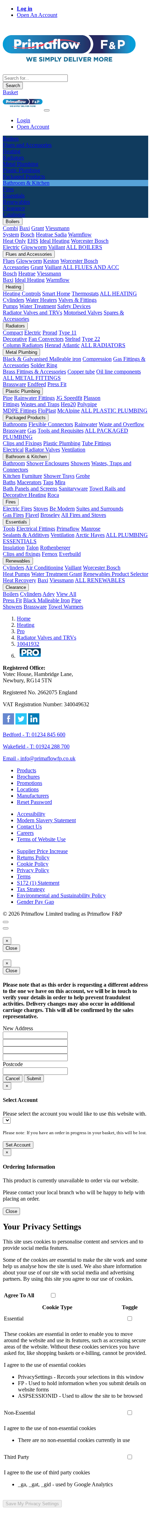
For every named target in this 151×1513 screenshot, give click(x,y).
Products (26, 770)
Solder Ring (44, 365)
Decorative (15, 339)
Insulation (14, 548)
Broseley (50, 515)
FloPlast (47, 411)
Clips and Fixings (22, 443)
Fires (11, 502)
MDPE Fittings (20, 411)
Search (13, 85)
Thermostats (85, 294)
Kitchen (11, 476)
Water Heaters (41, 300)
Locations (28, 789)
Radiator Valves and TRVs (32, 313)
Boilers (13, 221)
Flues (9, 261)
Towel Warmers (65, 607)
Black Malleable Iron (46, 600)
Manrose (90, 529)
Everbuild (70, 554)
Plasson (92, 398)
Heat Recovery (19, 580)
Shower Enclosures (47, 463)
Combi (10, 228)
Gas (31, 431)
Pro (21, 631)
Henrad (53, 345)
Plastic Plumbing (23, 391)
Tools (9, 529)
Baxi (24, 228)
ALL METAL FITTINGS (32, 378)
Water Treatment (37, 306)
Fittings (11, 404)
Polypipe (87, 404)
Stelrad (72, 339)
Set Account (18, 1145)
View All (66, 594)
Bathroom (14, 463)
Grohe (83, 476)
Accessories (16, 267)
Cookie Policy (32, 864)
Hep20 (68, 404)
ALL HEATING (118, 294)
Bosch (27, 235)
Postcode (13, 1064)
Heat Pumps (16, 574)
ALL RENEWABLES (100, 580)
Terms (24, 876)
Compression (97, 359)
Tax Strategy (31, 889)
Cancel (13, 1078)
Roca (53, 495)
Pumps (10, 306)
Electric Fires (17, 509)
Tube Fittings (96, 443)
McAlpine (68, 411)
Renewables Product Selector (115, 574)
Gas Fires (13, 515)
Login (23, 120)
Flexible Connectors (50, 424)
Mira (60, 482)
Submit (34, 1078)
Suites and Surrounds (99, 509)
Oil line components (118, 372)
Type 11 (68, 333)
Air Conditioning (44, 568)
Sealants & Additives (26, 535)
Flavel (32, 515)
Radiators (15, 326)
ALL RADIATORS (103, 345)
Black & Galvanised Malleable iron (42, 359)
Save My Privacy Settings (32, 1503)
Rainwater (85, 424)
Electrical (13, 450)
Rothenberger (55, 548)
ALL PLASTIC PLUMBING (114, 411)
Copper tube (81, 372)
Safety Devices (74, 306)
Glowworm (34, 247)
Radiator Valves (42, 450)
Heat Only (14, 241)
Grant (37, 228)
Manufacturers (33, 796)
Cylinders (13, 300)
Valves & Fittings (77, 300)
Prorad (49, 333)
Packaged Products (26, 417)
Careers (25, 833)
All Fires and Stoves (83, 515)
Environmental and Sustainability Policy (61, 895)
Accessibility (31, 814)
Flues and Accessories (29, 254)
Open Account (33, 127)
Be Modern (62, 509)
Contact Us (29, 827)
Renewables (18, 561)
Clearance (16, 587)
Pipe (8, 398)
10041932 (28, 644)
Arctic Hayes (90, 535)
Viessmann (57, 228)
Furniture (32, 476)
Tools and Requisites (61, 431)
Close (11, 948)
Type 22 (91, 339)
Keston (51, 261)
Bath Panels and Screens (30, 489)
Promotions (29, 783)
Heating (13, 287)
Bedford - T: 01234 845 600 (34, 735)
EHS (32, 241)
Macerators (29, 482)
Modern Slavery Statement (46, 820)
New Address (18, 1028)
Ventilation (73, 450)
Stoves (40, 509)
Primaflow (68, 529)
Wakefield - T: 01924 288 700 (36, 746)
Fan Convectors (46, 339)
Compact (13, 333)
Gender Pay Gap (35, 902)
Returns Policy (33, 858)
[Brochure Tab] (5, 922)
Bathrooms (15, 424)
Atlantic (71, 345)
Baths (9, 482)
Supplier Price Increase (42, 851)
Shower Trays (59, 476)
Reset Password (34, 802)
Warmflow (80, 235)
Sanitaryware (73, 489)
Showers (80, 463)
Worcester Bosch (90, 241)
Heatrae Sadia (51, 235)
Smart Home (56, 294)
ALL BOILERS (84, 247)
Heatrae (26, 274)
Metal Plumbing (21, 352)
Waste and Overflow (121, 424)
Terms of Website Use (41, 839)
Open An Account (37, 15)
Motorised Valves (83, 313)
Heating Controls (22, 294)
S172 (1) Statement (38, 883)
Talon (32, 548)
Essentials (16, 522)
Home (24, 619)
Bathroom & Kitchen (26, 456)
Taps (48, 482)
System (11, 235)
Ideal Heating (55, 241)
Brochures (28, 777)
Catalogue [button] (14, 214)
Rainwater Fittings (34, 398)
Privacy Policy (33, 870)
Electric (11, 247)
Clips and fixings (21, 554)
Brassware (14, 384)
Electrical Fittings (36, 529)
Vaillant (56, 247)
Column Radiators (23, 345)
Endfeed (36, 384)
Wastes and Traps (40, 404)
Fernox (50, 554)
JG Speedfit (69, 398)
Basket (10, 92)
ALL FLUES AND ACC (91, 267)
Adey (48, 594)
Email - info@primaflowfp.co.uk (39, 758)
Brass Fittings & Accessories (34, 372)
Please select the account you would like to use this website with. (74, 1114)
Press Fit (56, 384)
